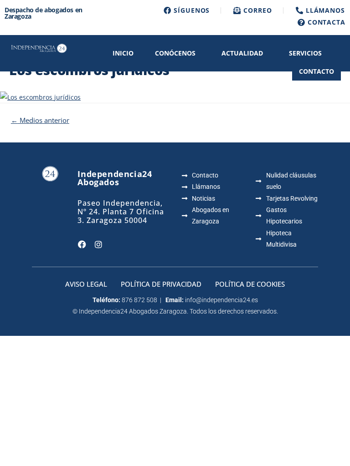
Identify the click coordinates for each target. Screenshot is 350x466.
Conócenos (175, 53)
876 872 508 (139, 300)
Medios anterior (40, 120)
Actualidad (242, 53)
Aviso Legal (86, 284)
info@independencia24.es (221, 300)
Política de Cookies (250, 284)
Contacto (316, 71)
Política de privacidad (161, 284)
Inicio (123, 53)
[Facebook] (82, 244)
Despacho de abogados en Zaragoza (43, 12)
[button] (177, 53)
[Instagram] (98, 244)
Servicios (305, 53)
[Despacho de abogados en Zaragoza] (38, 47)
